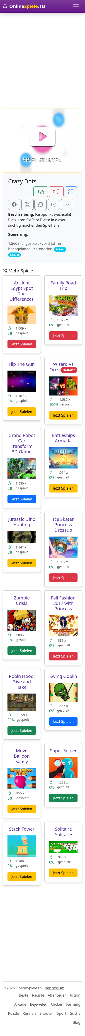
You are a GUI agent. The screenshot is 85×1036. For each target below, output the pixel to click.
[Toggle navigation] (76, 6)
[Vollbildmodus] (71, 191)
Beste (23, 995)
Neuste (38, 995)
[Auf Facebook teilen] (14, 204)
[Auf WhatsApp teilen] (40, 204)
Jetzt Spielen (21, 344)
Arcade (20, 1004)
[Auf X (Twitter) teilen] (27, 204)
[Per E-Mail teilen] (54, 204)
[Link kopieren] (67, 204)
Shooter (46, 1013)
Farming (73, 1004)
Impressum (54, 987)
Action (75, 995)
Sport (61, 1013)
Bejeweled (38, 1004)
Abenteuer (57, 995)
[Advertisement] (42, 60)
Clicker (57, 1004)
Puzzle (13, 1013)
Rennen (29, 1013)
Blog (76, 1022)
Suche (75, 1013)
